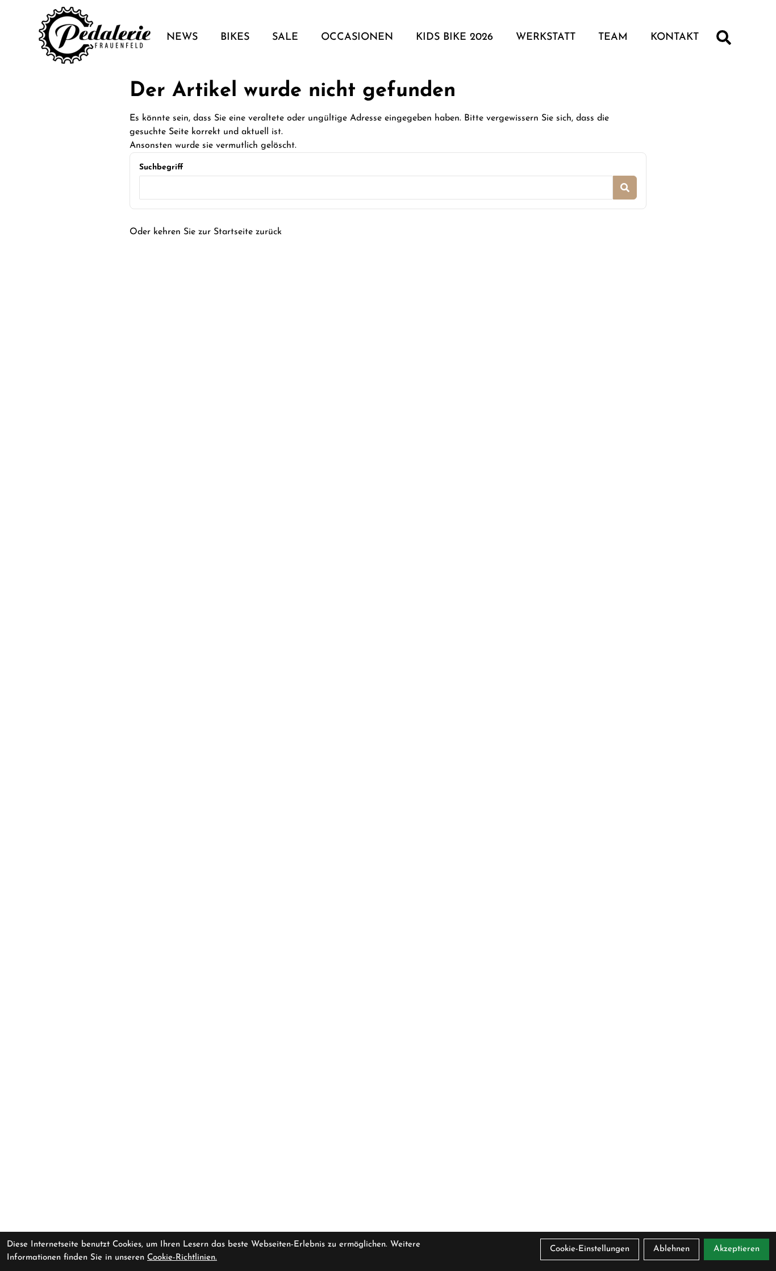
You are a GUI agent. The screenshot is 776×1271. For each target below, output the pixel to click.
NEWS (182, 37)
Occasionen (357, 37)
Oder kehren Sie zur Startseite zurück (206, 231)
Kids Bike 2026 (454, 37)
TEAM (613, 37)
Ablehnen (671, 1249)
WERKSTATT (545, 37)
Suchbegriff (161, 167)
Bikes (234, 37)
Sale (285, 37)
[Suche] (723, 37)
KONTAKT (674, 37)
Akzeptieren (737, 1249)
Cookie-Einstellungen (589, 1249)
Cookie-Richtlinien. (182, 1257)
